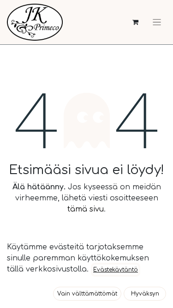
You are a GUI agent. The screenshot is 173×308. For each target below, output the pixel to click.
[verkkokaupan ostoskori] (135, 22)
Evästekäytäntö (115, 269)
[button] (87, 294)
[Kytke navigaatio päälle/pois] (157, 22)
